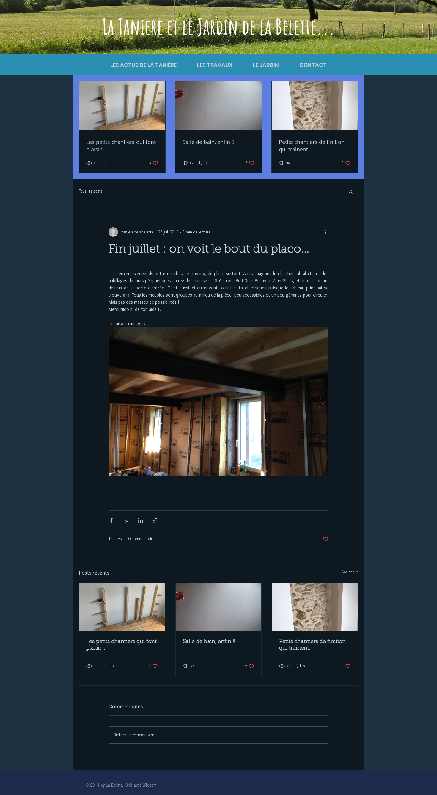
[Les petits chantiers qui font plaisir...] (122, 607)
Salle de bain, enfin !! (209, 642)
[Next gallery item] (321, 401)
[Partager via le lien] (155, 520)
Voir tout (350, 572)
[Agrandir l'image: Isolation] (218, 401)
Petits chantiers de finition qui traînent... (312, 645)
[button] (350, 191)
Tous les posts (90, 191)
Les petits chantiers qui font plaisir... (121, 645)
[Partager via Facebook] (111, 520)
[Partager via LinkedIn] (140, 520)
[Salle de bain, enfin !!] (219, 607)
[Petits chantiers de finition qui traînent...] (315, 607)
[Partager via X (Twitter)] (126, 520)
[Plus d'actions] (324, 232)
